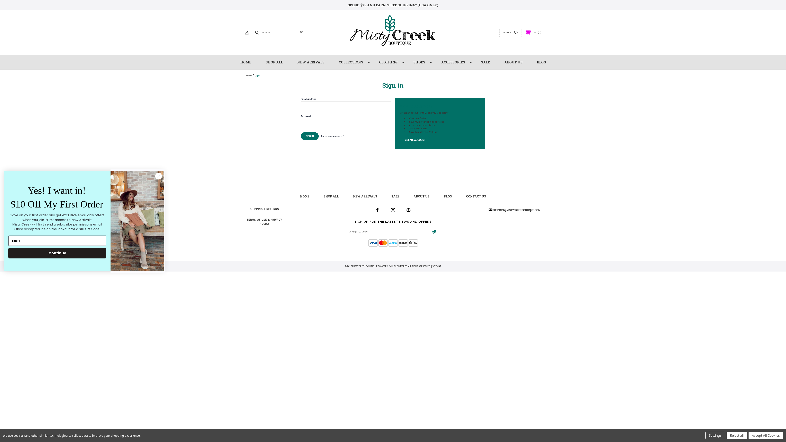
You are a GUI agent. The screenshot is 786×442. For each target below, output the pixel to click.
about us (421, 196)
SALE (485, 62)
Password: (306, 116)
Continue (57, 253)
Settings (715, 435)
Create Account (415, 140)
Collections (351, 62)
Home (245, 62)
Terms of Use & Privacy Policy (264, 222)
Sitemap (436, 266)
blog (448, 196)
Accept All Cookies (766, 435)
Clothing (388, 62)
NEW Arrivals (310, 62)
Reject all (737, 435)
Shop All (274, 62)
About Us (513, 62)
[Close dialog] (158, 176)
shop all (331, 196)
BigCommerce (399, 266)
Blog (541, 62)
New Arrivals (365, 196)
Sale (395, 196)
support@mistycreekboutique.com (516, 210)
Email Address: (308, 99)
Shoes (419, 62)
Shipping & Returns (264, 209)
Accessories (453, 62)
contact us (476, 196)
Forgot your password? (332, 136)
